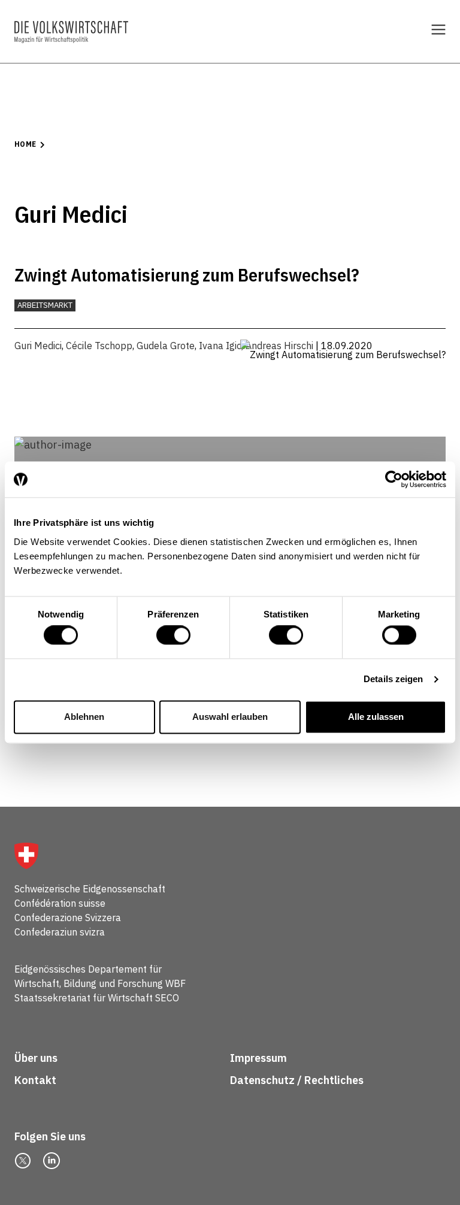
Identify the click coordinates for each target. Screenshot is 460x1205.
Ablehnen (84, 717)
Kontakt (36, 1080)
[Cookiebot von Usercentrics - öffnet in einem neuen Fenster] (393, 479)
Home (25, 144)
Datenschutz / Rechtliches (298, 1080)
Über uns (36, 1058)
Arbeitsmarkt (44, 305)
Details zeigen (393, 679)
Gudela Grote (166, 346)
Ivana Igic (220, 346)
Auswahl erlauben (230, 717)
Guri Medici (38, 346)
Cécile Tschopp (99, 346)
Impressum (258, 1058)
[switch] (173, 635)
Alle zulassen (376, 717)
